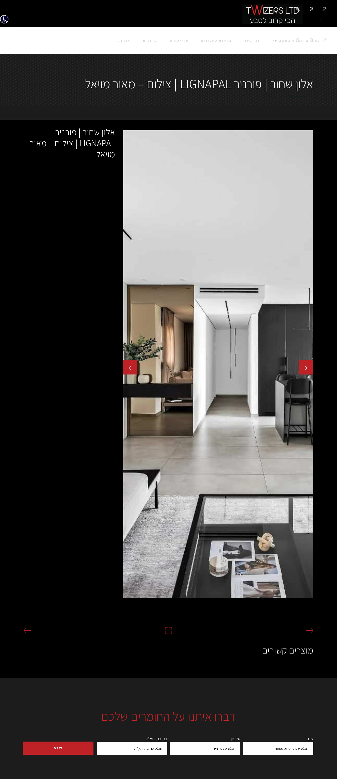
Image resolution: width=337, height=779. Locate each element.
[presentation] (130, 367)
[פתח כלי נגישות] (4, 19)
